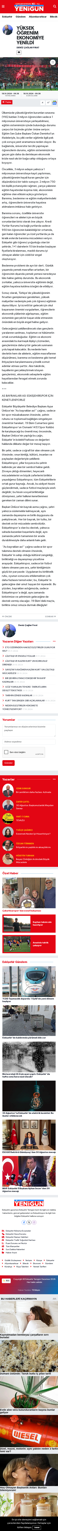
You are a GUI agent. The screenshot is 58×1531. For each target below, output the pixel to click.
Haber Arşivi (11, 1253)
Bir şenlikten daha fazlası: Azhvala (33, 792)
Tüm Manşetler (13, 1246)
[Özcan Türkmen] (8, 845)
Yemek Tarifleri (39, 1267)
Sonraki (49, 617)
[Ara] (54, 6)
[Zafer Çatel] (8, 805)
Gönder (8, 763)
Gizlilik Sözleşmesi (13, 1260)
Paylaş (8, 102)
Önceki (8, 617)
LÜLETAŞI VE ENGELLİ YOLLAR (20, 656)
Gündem (20, 17)
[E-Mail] (19, 52)
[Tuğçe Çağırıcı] (8, 832)
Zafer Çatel (22, 802)
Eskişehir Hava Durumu (16, 1234)
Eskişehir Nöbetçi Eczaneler (18, 1231)
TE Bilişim (36, 1290)
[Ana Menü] (3, 6)
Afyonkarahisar (38, 17)
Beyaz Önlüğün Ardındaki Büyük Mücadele (32, 860)
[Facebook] (24, 1222)
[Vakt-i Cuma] (8, 818)
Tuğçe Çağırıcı (24, 830)
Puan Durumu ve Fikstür (16, 1243)
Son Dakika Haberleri (15, 1249)
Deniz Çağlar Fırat (28, 47)
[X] (29, 1222)
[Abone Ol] (54, 102)
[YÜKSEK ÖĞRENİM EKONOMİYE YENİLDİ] (29, 74)
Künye (39, 1260)
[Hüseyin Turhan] (8, 859)
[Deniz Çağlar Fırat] (7, 30)
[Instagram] (34, 1222)
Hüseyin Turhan (25, 856)
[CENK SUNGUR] (8, 790)
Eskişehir (7, 17)
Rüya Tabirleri (22, 1267)
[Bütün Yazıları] (54, 641)
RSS (7, 1281)
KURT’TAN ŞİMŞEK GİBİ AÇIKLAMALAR (25, 701)
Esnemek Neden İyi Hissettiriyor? (33, 834)
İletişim (29, 1260)
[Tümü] (54, 779)
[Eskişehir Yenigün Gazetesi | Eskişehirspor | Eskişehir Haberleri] (29, 6)
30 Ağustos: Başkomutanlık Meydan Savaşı (34, 807)
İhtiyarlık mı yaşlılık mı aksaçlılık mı (33, 847)
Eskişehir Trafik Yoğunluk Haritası (20, 1240)
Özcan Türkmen (25, 844)
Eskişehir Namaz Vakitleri (17, 1237)
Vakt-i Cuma (22, 817)
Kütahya (8, 1267)
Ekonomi (37, 1263)
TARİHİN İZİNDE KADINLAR (19, 695)
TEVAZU (20, 820)
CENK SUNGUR (23, 788)
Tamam (36, 1527)
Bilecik (53, 17)
